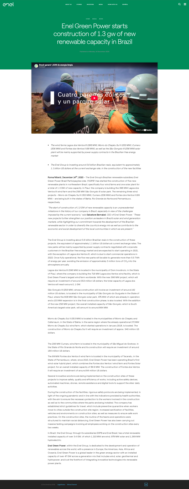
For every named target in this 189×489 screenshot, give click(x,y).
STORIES (79, 4)
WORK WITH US (112, 4)
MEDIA (101, 4)
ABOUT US (68, 4)
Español (125, 4)
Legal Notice (61, 484)
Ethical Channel (72, 484)
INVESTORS (90, 4)
